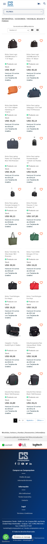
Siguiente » (30, 420)
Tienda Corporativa (24, 497)
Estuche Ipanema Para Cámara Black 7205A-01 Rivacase (34, 345)
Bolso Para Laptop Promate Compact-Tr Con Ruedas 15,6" (12, 205)
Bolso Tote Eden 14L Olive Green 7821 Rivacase (12, 254)
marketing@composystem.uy (13, 528)
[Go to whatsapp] (6, 537)
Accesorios (20, 19)
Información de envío (25, 480)
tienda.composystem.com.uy (34, 528)
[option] (7, 445)
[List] (37, 30)
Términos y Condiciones (25, 513)
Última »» (40, 420)
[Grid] (32, 30)
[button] (39, 3)
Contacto (25, 500)
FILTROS (9, 12)
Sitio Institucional (24, 493)
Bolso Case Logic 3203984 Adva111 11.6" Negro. (11, 57)
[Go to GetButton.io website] (6, 541)
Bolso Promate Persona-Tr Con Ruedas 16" (32, 205)
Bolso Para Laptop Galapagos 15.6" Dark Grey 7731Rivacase (34, 108)
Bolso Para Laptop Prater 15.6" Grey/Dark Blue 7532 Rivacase (12, 159)
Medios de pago (24, 477)
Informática (7, 19)
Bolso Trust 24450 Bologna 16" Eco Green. (33, 254)
